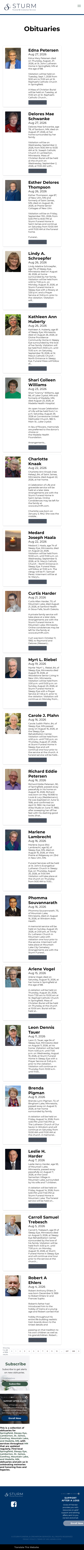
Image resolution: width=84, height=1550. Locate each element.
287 (67, 1351)
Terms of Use (43, 1539)
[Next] (79, 1351)
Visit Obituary (37, 102)
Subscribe (15, 1384)
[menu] (79, 6)
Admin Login (55, 1539)
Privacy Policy (29, 1539)
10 (57, 1351)
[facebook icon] (14, 1504)
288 (73, 1351)
